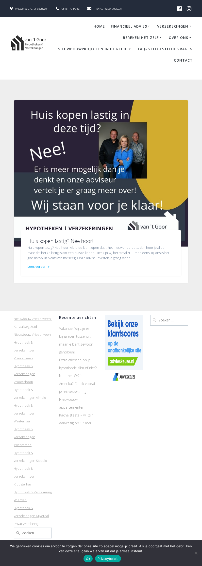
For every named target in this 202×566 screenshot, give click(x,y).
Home (99, 26)
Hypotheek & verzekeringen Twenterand (24, 437)
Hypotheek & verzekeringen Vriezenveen (24, 350)
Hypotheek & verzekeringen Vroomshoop (24, 374)
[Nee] (195, 552)
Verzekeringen (172, 26)
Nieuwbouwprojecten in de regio (93, 49)
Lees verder (37, 266)
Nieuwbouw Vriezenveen (32, 334)
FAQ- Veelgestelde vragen (165, 49)
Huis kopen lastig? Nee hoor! (60, 240)
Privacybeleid (108, 559)
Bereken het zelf (141, 37)
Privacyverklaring (26, 523)
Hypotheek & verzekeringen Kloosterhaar (24, 476)
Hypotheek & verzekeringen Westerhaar (24, 413)
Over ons (178, 37)
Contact (183, 60)
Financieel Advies (129, 26)
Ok (88, 559)
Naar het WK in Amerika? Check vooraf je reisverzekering (77, 383)
